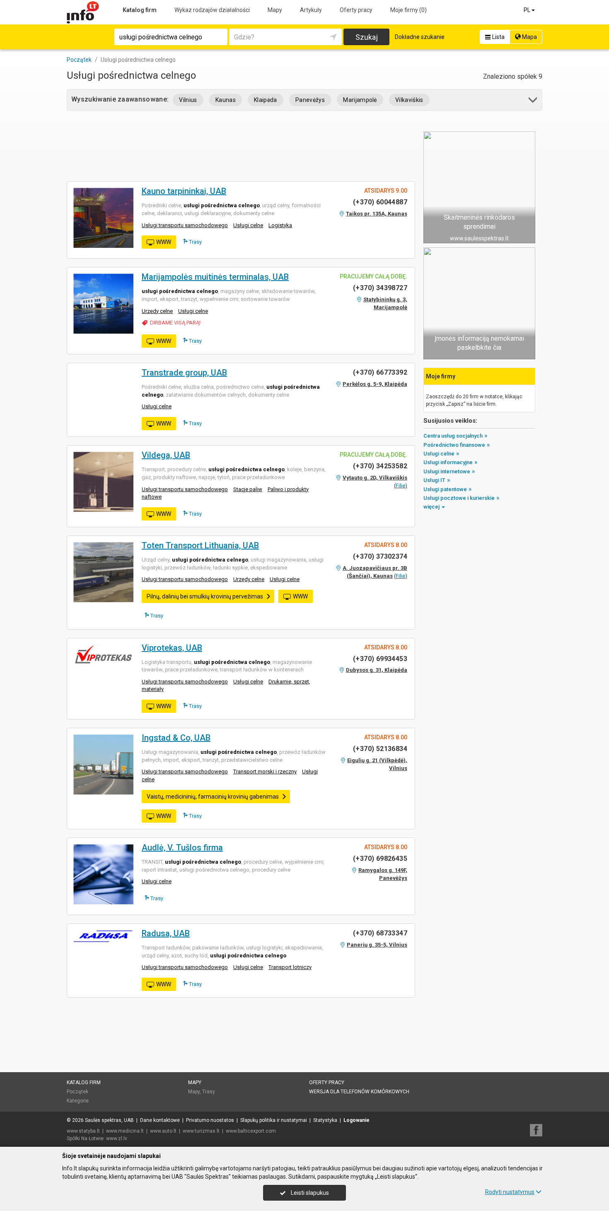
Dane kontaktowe (160, 1120)
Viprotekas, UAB (172, 648)
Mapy (275, 10)
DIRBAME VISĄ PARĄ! (175, 323)
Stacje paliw (247, 489)
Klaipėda (265, 100)
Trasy (195, 242)
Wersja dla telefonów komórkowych (359, 1092)
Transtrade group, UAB (184, 373)
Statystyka (325, 1120)
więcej (431, 507)
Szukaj (366, 37)
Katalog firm (140, 10)
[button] (533, 101)
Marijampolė (360, 100)
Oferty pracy (356, 10)
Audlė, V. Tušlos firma (182, 848)
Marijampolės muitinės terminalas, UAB (215, 277)
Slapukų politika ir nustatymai (273, 1120)
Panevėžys (310, 100)
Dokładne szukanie (420, 37)
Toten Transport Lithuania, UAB (200, 545)
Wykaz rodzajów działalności (212, 10)
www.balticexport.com (251, 1131)
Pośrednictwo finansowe (454, 445)
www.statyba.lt (83, 1131)
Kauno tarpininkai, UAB (184, 191)
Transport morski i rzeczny (265, 771)
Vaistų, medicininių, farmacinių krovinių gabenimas (213, 796)
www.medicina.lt (125, 1131)
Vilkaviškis (409, 100)
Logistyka (280, 225)
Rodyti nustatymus (509, 1192)
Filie (400, 485)
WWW (163, 242)
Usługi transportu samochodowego (185, 225)
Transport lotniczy (290, 967)
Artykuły (311, 10)
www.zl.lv (116, 1138)
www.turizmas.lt (201, 1131)
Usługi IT (434, 480)
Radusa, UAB (166, 933)
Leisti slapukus (309, 1192)
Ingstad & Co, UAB (176, 738)
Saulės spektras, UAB (109, 1120)
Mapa (529, 37)
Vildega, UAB (166, 455)
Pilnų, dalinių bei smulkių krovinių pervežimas (205, 596)
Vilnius (188, 100)
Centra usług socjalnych (453, 436)
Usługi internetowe (446, 471)
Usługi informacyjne (448, 462)
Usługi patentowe (445, 489)
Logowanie (356, 1120)
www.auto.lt (163, 1131)
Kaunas (225, 100)
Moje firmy (408, 10)
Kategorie (78, 1101)
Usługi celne (248, 225)
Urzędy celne (157, 311)
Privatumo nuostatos (210, 1120)
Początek (77, 1092)
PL (528, 10)
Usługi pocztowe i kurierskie (459, 498)
